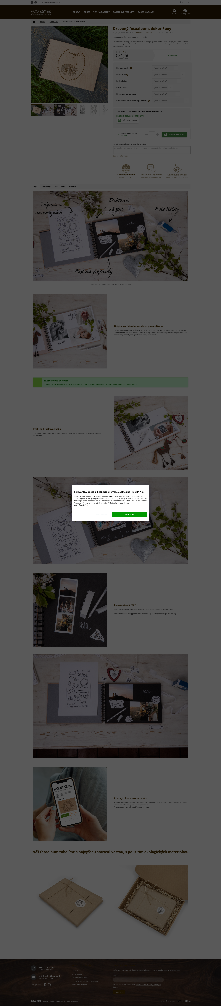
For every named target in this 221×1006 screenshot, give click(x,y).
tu (87, 505)
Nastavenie (101, 514)
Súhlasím (129, 514)
